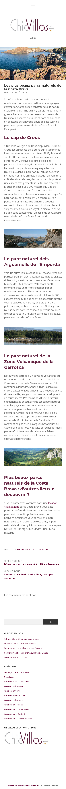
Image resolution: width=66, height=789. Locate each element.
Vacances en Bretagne (13, 686)
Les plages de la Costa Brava (16, 672)
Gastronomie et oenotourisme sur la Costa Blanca (26, 653)
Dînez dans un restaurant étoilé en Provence (31, 564)
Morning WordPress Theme (23, 785)
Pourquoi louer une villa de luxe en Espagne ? (23, 648)
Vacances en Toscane (13, 704)
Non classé (9, 677)
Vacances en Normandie (14, 695)
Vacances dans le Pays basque (17, 681)
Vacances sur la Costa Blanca (16, 709)
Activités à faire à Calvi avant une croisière (22, 639)
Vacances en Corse (12, 691)
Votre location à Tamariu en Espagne (20, 643)
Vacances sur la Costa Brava (32, 549)
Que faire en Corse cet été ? (16, 657)
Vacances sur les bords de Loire (18, 718)
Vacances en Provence (13, 700)
